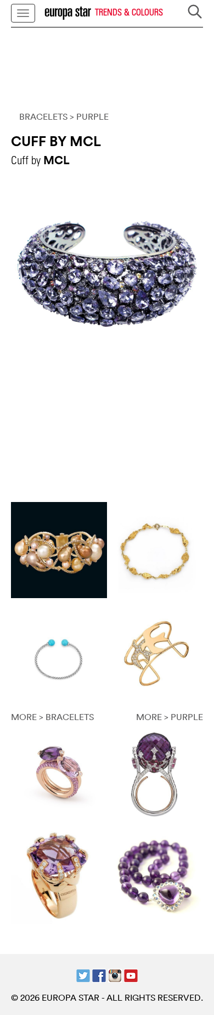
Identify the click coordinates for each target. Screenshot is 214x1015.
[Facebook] (99, 974)
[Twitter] (83, 974)
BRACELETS (43, 116)
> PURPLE (89, 116)
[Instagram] (115, 974)
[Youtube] (131, 974)
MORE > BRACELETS (52, 716)
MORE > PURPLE (169, 716)
